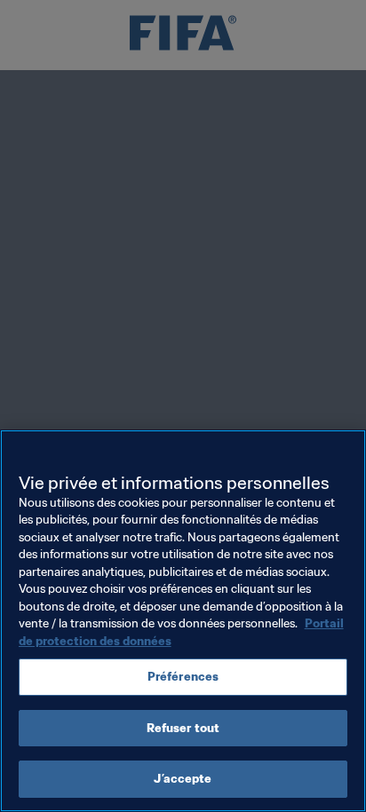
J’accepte (182, 778)
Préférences (183, 676)
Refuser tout (183, 728)
